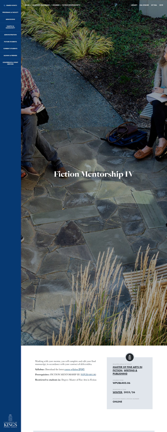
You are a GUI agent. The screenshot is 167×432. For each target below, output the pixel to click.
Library (134, 5)
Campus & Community (10, 27)
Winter (117, 392)
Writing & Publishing (125, 372)
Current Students (10, 49)
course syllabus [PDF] (74, 369)
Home (27, 5)
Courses (55, 5)
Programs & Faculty (10, 12)
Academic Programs (41, 5)
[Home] (10, 421)
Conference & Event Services (10, 63)
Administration (10, 35)
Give (161, 5)
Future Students (10, 42)
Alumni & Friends (10, 55)
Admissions (10, 19)
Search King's (11, 5)
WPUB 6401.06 (88, 374)
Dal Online (144, 5)
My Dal (154, 5)
